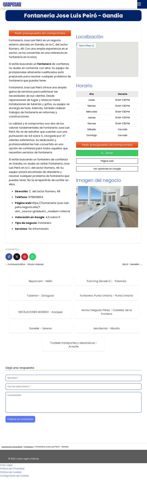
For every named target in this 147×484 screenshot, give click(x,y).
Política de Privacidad (12, 468)
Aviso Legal (6, 465)
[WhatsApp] (32, 256)
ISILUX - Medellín (130, 264)
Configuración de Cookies (14, 475)
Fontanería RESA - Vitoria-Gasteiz (26, 264)
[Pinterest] (24, 256)
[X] (16, 256)
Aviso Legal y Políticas (28, 458)
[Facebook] (8, 256)
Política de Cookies (10, 472)
